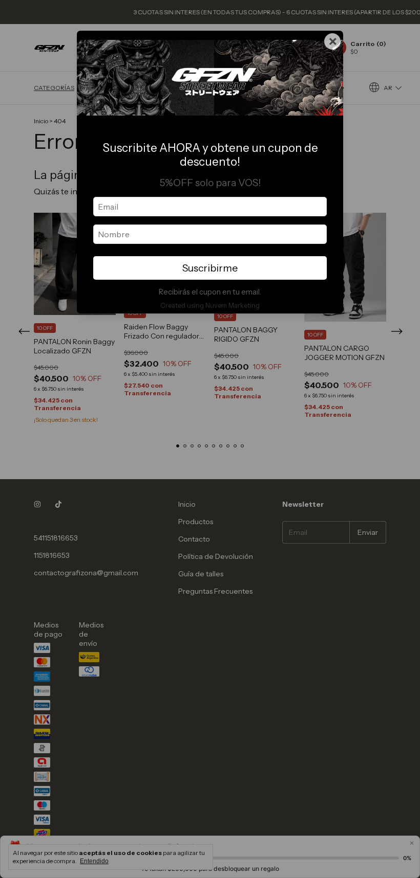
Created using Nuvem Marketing (210, 305)
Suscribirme (210, 268)
